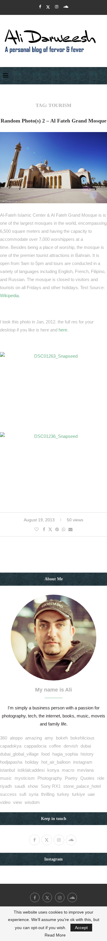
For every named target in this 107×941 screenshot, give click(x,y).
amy (49, 737)
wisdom (32, 802)
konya (53, 770)
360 (3, 737)
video (5, 802)
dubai (86, 745)
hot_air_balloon (55, 762)
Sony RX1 (51, 786)
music (6, 778)
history (87, 753)
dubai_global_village (19, 753)
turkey (63, 794)
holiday (32, 762)
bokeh (62, 737)
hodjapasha (11, 762)
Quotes (87, 778)
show (33, 786)
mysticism (25, 778)
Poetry (71, 778)
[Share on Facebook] (44, 529)
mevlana (85, 770)
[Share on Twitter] (50, 529)
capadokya (10, 745)
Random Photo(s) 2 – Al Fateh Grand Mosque (53, 121)
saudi (20, 786)
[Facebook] (40, 6)
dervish (71, 745)
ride (100, 778)
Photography (49, 778)
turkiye (78, 794)
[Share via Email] (70, 529)
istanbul (7, 770)
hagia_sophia (65, 753)
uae (91, 794)
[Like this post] (36, 529)
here (63, 329)
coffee (55, 745)
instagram (82, 762)
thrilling (47, 794)
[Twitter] (48, 6)
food (45, 753)
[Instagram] (56, 6)
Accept (81, 927)
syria (33, 794)
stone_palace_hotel (82, 786)
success (8, 794)
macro (68, 770)
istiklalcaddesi (31, 770)
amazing (33, 737)
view (17, 802)
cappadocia (35, 745)
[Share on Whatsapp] (63, 529)
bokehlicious (82, 737)
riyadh (6, 786)
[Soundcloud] (65, 6)
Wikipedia (9, 295)
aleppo (16, 737)
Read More (55, 935)
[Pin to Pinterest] (57, 529)
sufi (22, 794)
